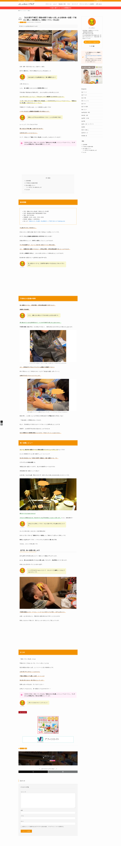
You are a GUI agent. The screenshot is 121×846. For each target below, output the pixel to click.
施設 (84, 127)
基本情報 (28, 180)
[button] (33, 772)
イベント (85, 92)
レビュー (21, 22)
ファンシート (86, 100)
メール (22, 815)
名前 (22, 810)
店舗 (25, 22)
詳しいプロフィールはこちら (92, 42)
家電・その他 (86, 118)
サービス (85, 95)
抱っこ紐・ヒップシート (88, 124)
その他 (84, 97)
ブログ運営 (85, 106)
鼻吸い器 (85, 135)
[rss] (100, 1)
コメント (23, 791)
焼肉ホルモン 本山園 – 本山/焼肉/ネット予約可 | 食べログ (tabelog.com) (47, 221)
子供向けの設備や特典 (32, 183)
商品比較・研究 (86, 112)
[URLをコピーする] (63, 772)
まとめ (28, 189)
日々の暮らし (86, 129)
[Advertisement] (48, 160)
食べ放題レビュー (30, 185)
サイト (22, 821)
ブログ (84, 103)
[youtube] (98, 1)
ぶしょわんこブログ (26, 4)
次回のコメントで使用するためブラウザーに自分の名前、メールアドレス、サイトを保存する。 (43, 826)
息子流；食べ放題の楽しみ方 (35, 187)
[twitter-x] (94, 1)
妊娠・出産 (85, 115)
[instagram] (96, 1)
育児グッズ (85, 132)
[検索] (102, 1)
